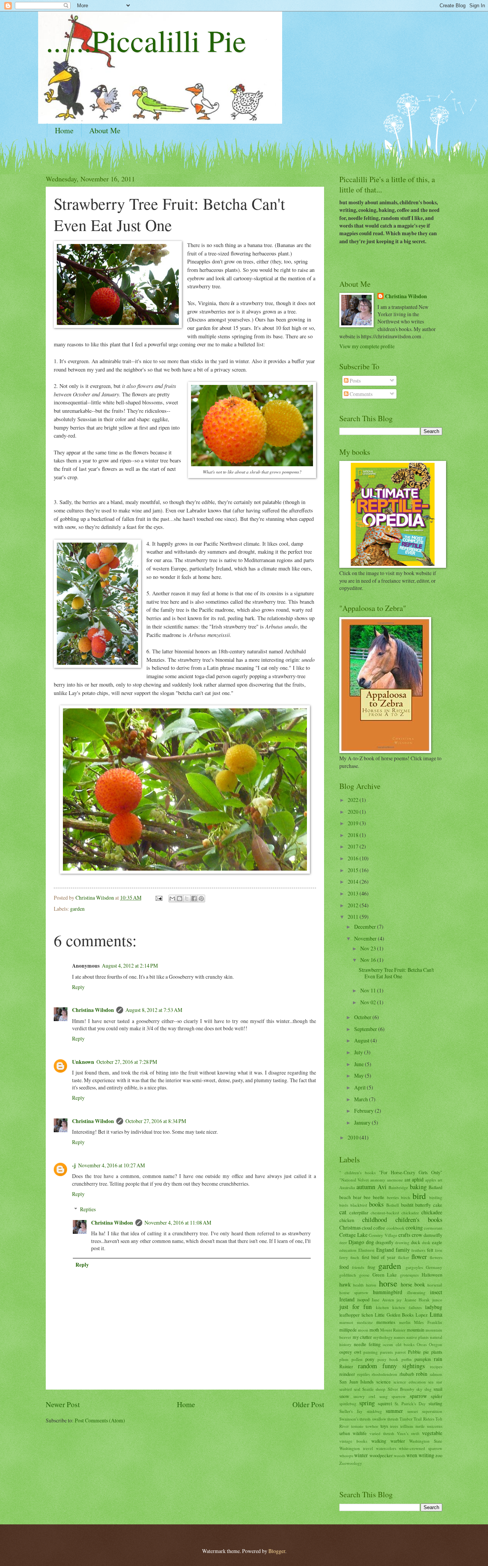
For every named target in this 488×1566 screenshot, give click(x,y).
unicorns (434, 1426)
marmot (346, 1322)
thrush (392, 1419)
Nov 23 (368, 948)
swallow (379, 1419)
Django (356, 1242)
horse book (413, 1284)
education (347, 1250)
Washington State (425, 1441)
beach (345, 1197)
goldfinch (347, 1275)
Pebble (414, 1352)
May (359, 1075)
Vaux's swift (408, 1433)
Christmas (350, 1227)
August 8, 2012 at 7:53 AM (153, 1009)
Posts (354, 380)
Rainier (346, 1366)
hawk (345, 1284)
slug (428, 1389)
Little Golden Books (394, 1315)
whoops (346, 1455)
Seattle (368, 1389)
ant (407, 1180)
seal (357, 1389)
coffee (379, 1228)
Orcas (422, 1344)
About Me (104, 130)
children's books (418, 1219)
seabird (345, 1389)
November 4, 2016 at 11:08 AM (177, 1222)
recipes (436, 1366)
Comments (360, 394)
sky (419, 1389)
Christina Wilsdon (93, 1010)
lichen (367, 1315)
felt (430, 1250)
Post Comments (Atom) (100, 1420)
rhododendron (384, 1374)
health (358, 1285)
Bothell (392, 1205)
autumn (365, 1187)
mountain (415, 1330)
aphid (418, 1179)
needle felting (367, 1344)
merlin (405, 1322)
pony (369, 1359)
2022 (354, 799)
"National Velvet (354, 1180)
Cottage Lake (353, 1234)
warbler (397, 1441)
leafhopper (349, 1315)
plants (436, 1352)
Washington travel (356, 1448)
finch (354, 1257)
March (361, 1099)
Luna (436, 1314)
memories (385, 1322)
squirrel (385, 1403)
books (376, 1204)
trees (394, 1426)
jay (399, 1300)
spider (436, 1396)
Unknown (83, 1062)
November (366, 938)
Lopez (422, 1315)
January (363, 1122)
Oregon (435, 1344)
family (403, 1249)
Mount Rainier (393, 1330)
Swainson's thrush (355, 1419)
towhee (372, 1426)
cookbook (396, 1228)
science (383, 1382)
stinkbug (374, 1411)
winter (361, 1455)
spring (367, 1403)
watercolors (386, 1448)
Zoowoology (350, 1463)
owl (357, 1352)
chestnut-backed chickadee (395, 1212)
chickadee (431, 1212)
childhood (374, 1219)
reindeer (347, 1374)
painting (370, 1352)
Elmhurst (366, 1250)
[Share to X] (187, 898)
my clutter (362, 1337)
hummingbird (387, 1292)
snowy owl (364, 1396)
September (366, 1029)
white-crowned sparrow (420, 1448)
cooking (414, 1227)
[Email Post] (158, 897)
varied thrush (381, 1433)
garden (77, 908)
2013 (354, 893)
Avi (382, 1187)
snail (437, 1389)
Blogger (276, 1551)
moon (363, 1330)
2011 (354, 916)
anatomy (377, 1180)
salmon (436, 1374)
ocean (388, 1344)
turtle (420, 1426)
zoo (438, 1455)
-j (74, 1165)
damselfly (433, 1235)
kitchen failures (407, 1307)
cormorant (433, 1228)
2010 (354, 1137)
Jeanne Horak (417, 1300)
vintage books (353, 1441)
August (362, 1040)
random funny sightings (391, 1366)
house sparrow (353, 1292)
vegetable (432, 1433)
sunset (412, 1411)
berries (393, 1197)
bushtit (407, 1205)
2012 (354, 905)
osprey (345, 1352)
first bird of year (379, 1257)
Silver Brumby (401, 1389)
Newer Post (63, 1404)
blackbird (358, 1205)
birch (405, 1197)
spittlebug (347, 1403)
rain (438, 1358)
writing (426, 1455)
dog (370, 1242)
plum (343, 1359)
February (364, 1110)
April (360, 1087)
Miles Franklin (428, 1322)
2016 (354, 858)
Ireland (347, 1299)
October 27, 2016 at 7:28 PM (126, 1061)
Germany (434, 1267)
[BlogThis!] (179, 898)
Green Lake (384, 1275)
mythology (383, 1337)
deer (343, 1242)
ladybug (433, 1307)
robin (421, 1373)
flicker (403, 1257)
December (365, 926)
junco (437, 1300)
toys (384, 1426)
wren (411, 1455)
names (399, 1337)
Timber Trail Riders (417, 1419)
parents (386, 1352)
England (385, 1249)
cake (437, 1205)
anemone (395, 1180)
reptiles (363, 1374)
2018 (354, 835)
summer (394, 1410)
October (363, 1017)
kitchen (382, 1307)
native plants (417, 1337)
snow (344, 1396)
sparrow (418, 1396)
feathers (418, 1250)
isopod (363, 1299)
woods (399, 1455)
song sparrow (392, 1396)
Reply (78, 987)
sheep (380, 1389)
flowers (436, 1257)
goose (364, 1275)
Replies (88, 1209)
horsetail (434, 1285)
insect (436, 1292)
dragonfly (384, 1242)
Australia (347, 1187)
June (359, 1064)
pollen (357, 1359)
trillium (406, 1426)
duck (415, 1242)
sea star (435, 1382)
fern (438, 1250)
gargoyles (414, 1267)
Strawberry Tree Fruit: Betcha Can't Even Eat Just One (396, 973)
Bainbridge (398, 1187)
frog (371, 1267)
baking (418, 1187)
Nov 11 (368, 990)
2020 (354, 811)
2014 (354, 881)
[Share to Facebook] (194, 898)
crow (417, 1234)
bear (357, 1197)
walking (378, 1441)
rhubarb (407, 1374)
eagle (437, 1242)
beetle (378, 1197)
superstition (432, 1411)
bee (367, 1197)
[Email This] (172, 898)
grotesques (409, 1275)
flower (419, 1256)
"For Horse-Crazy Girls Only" (410, 1172)
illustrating (416, 1292)
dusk (426, 1242)
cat (343, 1212)
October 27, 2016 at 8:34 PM (155, 1121)
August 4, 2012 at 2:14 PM (130, 965)
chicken (346, 1220)
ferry (343, 1257)
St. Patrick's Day (410, 1403)
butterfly (423, 1205)
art (440, 1180)
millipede (348, 1330)
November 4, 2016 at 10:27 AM (111, 1165)
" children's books (357, 1172)
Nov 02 (368, 1002)
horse (388, 1283)
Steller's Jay (351, 1411)
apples (430, 1180)
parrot (400, 1352)
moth (374, 1330)
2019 (354, 823)
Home (64, 130)
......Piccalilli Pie (146, 40)
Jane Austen (383, 1300)
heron (371, 1285)
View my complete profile (367, 346)
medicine (365, 1322)
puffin (406, 1359)
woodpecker (381, 1455)
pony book (388, 1359)
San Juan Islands (356, 1382)
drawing (402, 1242)
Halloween (432, 1275)
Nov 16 (368, 959)
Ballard (435, 1187)
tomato (357, 1426)
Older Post (308, 1404)
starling (435, 1403)
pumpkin (422, 1359)
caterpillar (358, 1212)
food (344, 1266)
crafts (404, 1234)
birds (343, 1205)
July (359, 1052)
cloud (367, 1228)
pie (426, 1352)
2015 (354, 870)
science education (409, 1382)
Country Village (383, 1235)
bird (419, 1195)
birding (435, 1197)
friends (358, 1267)
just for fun (355, 1307)
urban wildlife (353, 1433)
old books (405, 1344)
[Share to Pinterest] (201, 898)
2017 (354, 846)
